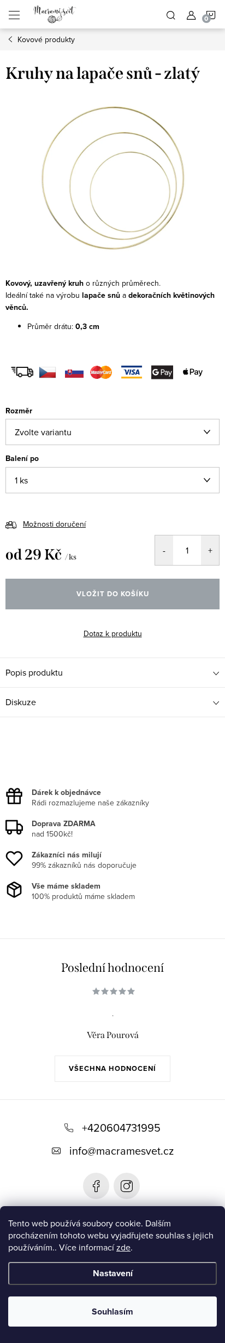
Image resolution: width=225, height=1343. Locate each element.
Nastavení (113, 1273)
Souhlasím (112, 1311)
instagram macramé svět (127, 1186)
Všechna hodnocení (112, 1068)
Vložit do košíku (112, 594)
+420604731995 (121, 1128)
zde (123, 1247)
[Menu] (14, 14)
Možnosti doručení (54, 523)
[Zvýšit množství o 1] (210, 550)
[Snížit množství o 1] (164, 550)
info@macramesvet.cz (121, 1150)
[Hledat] (171, 14)
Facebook (96, 1186)
